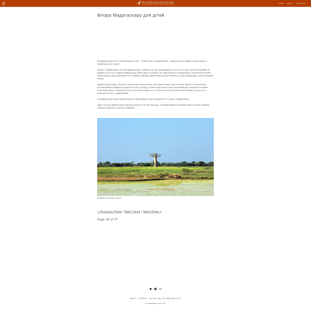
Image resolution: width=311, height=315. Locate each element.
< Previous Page (109, 211)
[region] (155, 39)
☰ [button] (3, 3)
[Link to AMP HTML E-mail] (160, 289)
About (290, 3)
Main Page (132, 211)
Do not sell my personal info (165, 298)
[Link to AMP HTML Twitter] (150, 289)
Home (281, 3)
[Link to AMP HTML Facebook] (155, 289)
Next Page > (152, 211)
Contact (301, 3)
